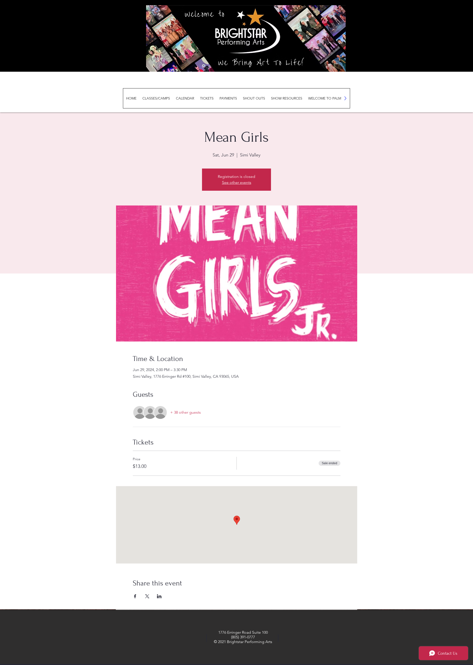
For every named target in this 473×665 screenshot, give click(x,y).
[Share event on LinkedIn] (159, 596)
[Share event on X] (147, 596)
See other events (236, 182)
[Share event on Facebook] (135, 596)
